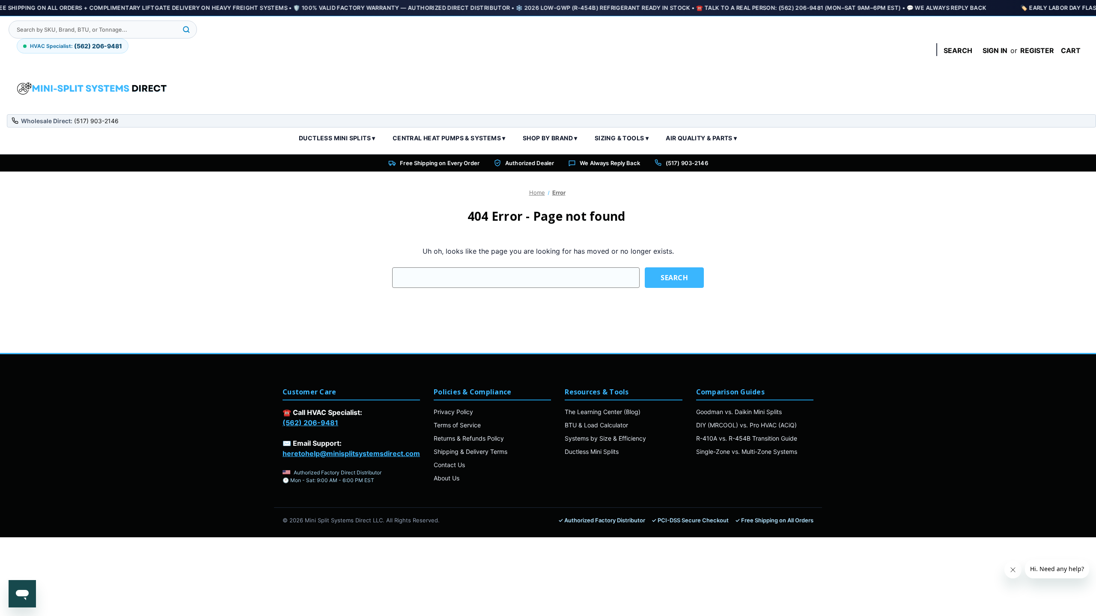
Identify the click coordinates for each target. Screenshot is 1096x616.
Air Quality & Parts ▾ (701, 138)
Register (1037, 50)
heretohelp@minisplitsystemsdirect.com (351, 453)
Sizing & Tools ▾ (622, 138)
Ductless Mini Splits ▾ (337, 138)
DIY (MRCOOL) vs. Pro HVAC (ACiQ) (746, 425)
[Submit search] (186, 29)
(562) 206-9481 (310, 422)
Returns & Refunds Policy (469, 438)
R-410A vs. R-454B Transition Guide (746, 438)
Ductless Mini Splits (592, 451)
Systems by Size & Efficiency (605, 438)
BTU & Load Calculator (596, 425)
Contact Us (449, 464)
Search (958, 50)
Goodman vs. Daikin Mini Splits (739, 411)
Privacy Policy (453, 411)
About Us (446, 478)
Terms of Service (457, 425)
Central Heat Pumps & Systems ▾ (449, 138)
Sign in (995, 50)
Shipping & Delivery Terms (470, 451)
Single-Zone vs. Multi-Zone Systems (746, 451)
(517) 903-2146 (687, 163)
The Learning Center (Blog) (602, 411)
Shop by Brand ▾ (550, 138)
